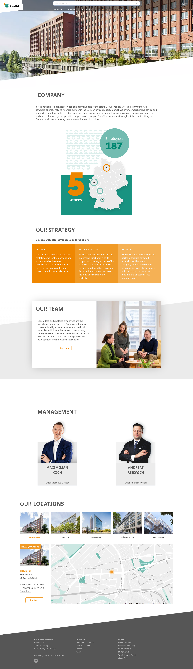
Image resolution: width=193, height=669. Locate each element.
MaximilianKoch (57, 470)
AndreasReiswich (136, 470)
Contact (34, 600)
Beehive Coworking (126, 645)
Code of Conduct (83, 645)
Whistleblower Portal (127, 655)
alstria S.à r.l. (123, 658)
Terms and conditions (85, 642)
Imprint (79, 652)
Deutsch (187, 9)
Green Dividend (124, 642)
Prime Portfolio (124, 649)
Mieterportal (123, 652)
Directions (25, 591)
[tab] (34, 525)
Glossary (122, 639)
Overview (64, 348)
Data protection (82, 639)
